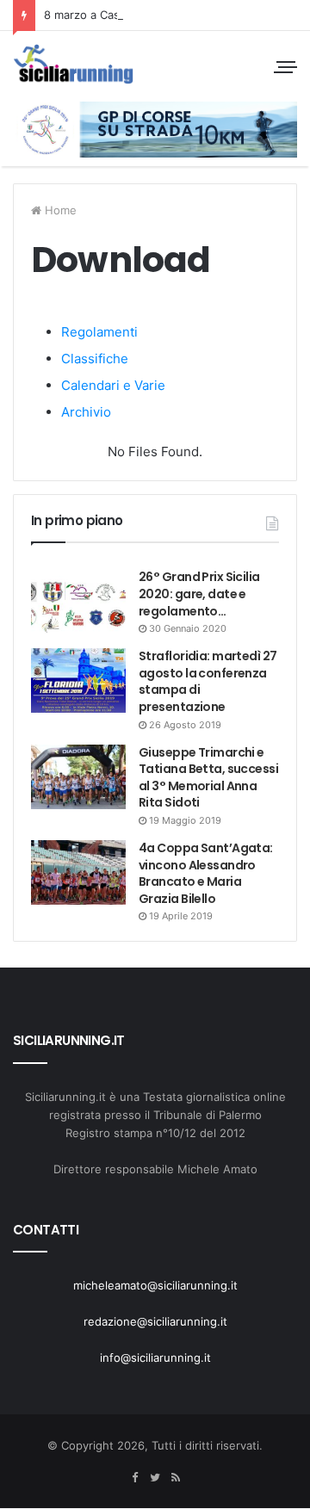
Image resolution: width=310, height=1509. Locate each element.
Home (59, 210)
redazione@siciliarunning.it (155, 1321)
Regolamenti (99, 332)
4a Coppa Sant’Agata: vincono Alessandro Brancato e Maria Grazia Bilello (206, 873)
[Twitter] (155, 1478)
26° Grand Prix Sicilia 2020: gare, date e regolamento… (199, 593)
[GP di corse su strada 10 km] (73, 64)
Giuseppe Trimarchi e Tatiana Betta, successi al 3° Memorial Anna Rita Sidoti (208, 778)
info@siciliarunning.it (155, 1357)
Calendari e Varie (113, 385)
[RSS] (175, 1478)
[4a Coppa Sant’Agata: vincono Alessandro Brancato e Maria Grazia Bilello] (78, 872)
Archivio (86, 412)
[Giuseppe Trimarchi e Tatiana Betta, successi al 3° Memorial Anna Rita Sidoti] (78, 777)
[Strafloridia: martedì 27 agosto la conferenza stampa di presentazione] (78, 680)
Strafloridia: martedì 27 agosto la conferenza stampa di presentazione (208, 681)
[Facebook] (134, 1478)
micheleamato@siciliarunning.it (155, 1285)
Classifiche (94, 358)
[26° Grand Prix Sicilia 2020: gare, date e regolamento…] (78, 601)
